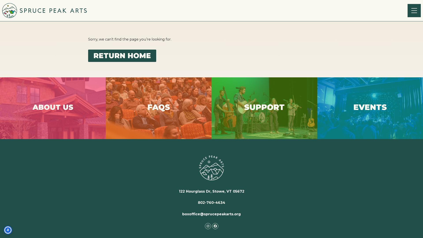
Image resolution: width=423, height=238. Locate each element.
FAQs (159, 115)
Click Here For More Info (53, 114)
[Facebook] (215, 226)
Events (370, 111)
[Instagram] (208, 226)
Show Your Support (264, 115)
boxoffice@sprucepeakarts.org (211, 214)
